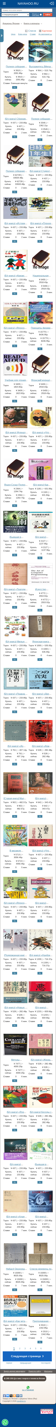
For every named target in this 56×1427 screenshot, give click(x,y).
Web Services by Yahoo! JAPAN (46, 1411)
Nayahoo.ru (28, 3)
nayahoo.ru (21, 1401)
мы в (28, 1390)
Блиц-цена (22, 34)
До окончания (44, 34)
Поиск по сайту (35, 1371)
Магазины (48, 1371)
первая (9, 1363)
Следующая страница (27, 1355)
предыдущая (25, 1363)
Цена (13, 34)
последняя (45, 1363)
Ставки (33, 34)
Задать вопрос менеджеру (14, 1371)
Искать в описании (35, 14)
